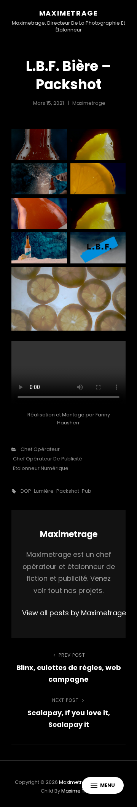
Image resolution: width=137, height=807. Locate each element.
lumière (44, 491)
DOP (26, 491)
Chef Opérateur (40, 449)
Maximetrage (68, 13)
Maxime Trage (79, 790)
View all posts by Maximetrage (68, 613)
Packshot (67, 491)
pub (86, 491)
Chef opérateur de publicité (47, 458)
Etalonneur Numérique (40, 468)
